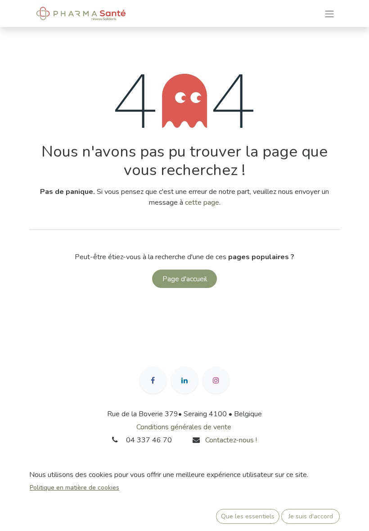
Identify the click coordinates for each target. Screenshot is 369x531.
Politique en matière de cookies (74, 487)
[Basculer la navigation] (329, 13)
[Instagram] (216, 380)
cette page (202, 202)
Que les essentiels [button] (247, 516)
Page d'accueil (184, 279)
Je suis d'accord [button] (310, 516)
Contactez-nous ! (232, 440)
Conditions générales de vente (183, 427)
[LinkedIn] (184, 380)
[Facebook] (153, 380)
